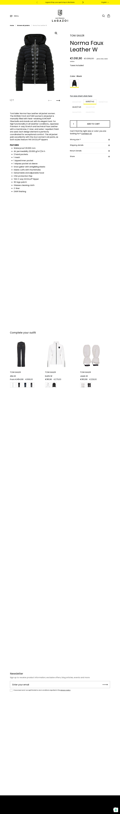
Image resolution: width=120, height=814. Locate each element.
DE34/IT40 (76, 102)
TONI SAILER (77, 35)
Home (12, 25)
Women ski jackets (23, 25)
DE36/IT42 (90, 101)
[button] (105, 2)
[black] (74, 84)
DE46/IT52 (90, 112)
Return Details (76, 151)
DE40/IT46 (76, 107)
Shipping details (76, 145)
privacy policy (65, 690)
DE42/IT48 (90, 107)
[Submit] (105, 684)
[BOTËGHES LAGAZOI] (60, 16)
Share (72, 156)
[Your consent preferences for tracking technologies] (116, 810)
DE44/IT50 (76, 112)
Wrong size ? (75, 139)
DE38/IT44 (103, 102)
